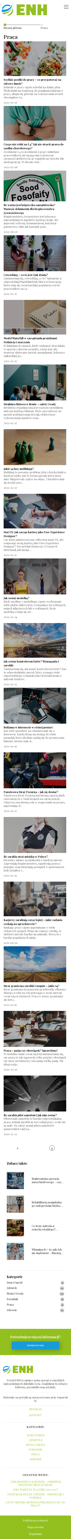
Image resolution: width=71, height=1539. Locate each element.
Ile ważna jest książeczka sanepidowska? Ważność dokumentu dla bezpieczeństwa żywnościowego (29, 209)
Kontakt (35, 1415)
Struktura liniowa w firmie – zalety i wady (30, 404)
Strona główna (12, 28)
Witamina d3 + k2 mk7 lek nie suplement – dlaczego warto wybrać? (47, 1251)
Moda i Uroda (15, 1293)
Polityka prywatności (35, 1520)
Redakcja (35, 1409)
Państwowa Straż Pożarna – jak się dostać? (31, 792)
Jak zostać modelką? (16, 598)
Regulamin (35, 1534)
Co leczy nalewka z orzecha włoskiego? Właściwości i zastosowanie (48, 1227)
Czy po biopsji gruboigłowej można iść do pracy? (35, 1504)
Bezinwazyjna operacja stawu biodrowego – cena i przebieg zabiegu (48, 1180)
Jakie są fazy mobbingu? (19, 469)
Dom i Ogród (14, 1282)
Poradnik (12, 1299)
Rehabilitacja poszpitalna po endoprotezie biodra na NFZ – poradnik (48, 1204)
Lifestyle (12, 1288)
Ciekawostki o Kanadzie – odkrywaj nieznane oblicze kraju (35, 1483)
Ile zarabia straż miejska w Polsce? (26, 856)
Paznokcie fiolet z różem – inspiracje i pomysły (35, 1496)
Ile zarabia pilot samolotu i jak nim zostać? (30, 1115)
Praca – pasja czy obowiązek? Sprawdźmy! (30, 1050)
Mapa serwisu (35, 1527)
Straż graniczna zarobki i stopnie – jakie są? (31, 986)
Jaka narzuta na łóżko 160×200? (35, 1489)
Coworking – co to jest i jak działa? (26, 275)
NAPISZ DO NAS (35, 1345)
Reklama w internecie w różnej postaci (28, 727)
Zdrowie (12, 1310)
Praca (10, 1304)
